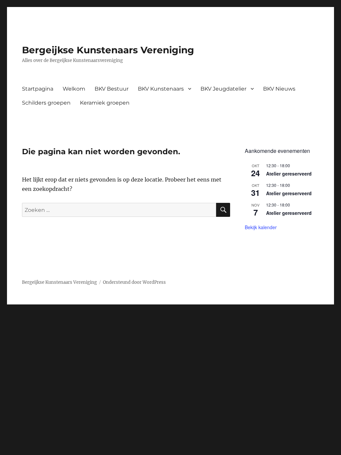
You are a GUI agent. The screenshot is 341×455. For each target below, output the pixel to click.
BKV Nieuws (279, 89)
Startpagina (37, 89)
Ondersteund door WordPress (134, 282)
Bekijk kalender (261, 227)
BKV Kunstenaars (161, 89)
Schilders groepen (46, 103)
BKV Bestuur (112, 89)
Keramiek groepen (105, 103)
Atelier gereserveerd (289, 173)
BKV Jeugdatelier (223, 89)
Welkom (74, 89)
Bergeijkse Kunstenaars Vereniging (108, 50)
